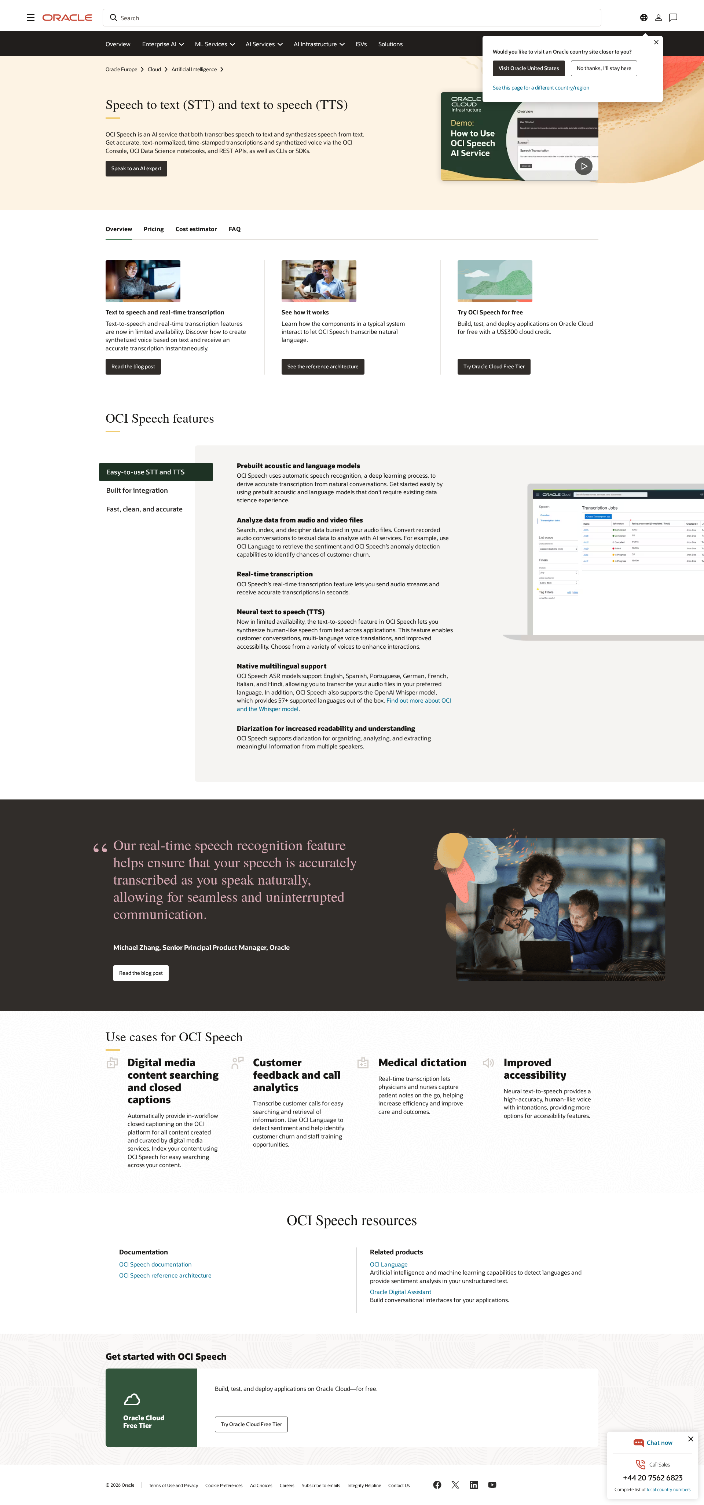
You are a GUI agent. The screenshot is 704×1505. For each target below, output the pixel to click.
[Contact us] (673, 17)
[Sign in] (658, 17)
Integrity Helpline (364, 1485)
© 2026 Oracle (120, 1485)
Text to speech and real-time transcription (165, 312)
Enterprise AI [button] (159, 44)
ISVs (361, 44)
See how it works (305, 312)
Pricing (154, 229)
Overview (118, 44)
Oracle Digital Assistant (400, 1292)
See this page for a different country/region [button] (541, 87)
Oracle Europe (121, 69)
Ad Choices (261, 1485)
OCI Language (389, 1264)
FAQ (235, 229)
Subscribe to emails (321, 1485)
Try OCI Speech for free (490, 312)
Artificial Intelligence (194, 69)
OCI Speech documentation (155, 1264)
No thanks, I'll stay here (604, 68)
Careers (287, 1485)
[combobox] (352, 17)
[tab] (156, 472)
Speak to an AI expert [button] (136, 168)
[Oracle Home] (67, 17)
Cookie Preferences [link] (224, 1485)
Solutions (390, 44)
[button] (30, 17)
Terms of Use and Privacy (173, 1485)
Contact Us (399, 1485)
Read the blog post (133, 366)
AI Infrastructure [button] (315, 44)
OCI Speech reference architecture (165, 1275)
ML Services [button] (211, 44)
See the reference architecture (323, 366)
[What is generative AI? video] (519, 136)
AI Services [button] (260, 44)
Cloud (154, 69)
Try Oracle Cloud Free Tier (494, 366)
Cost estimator (196, 229)
